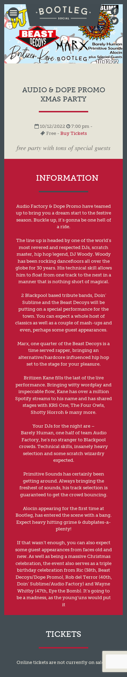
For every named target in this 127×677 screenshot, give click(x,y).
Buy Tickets (73, 133)
